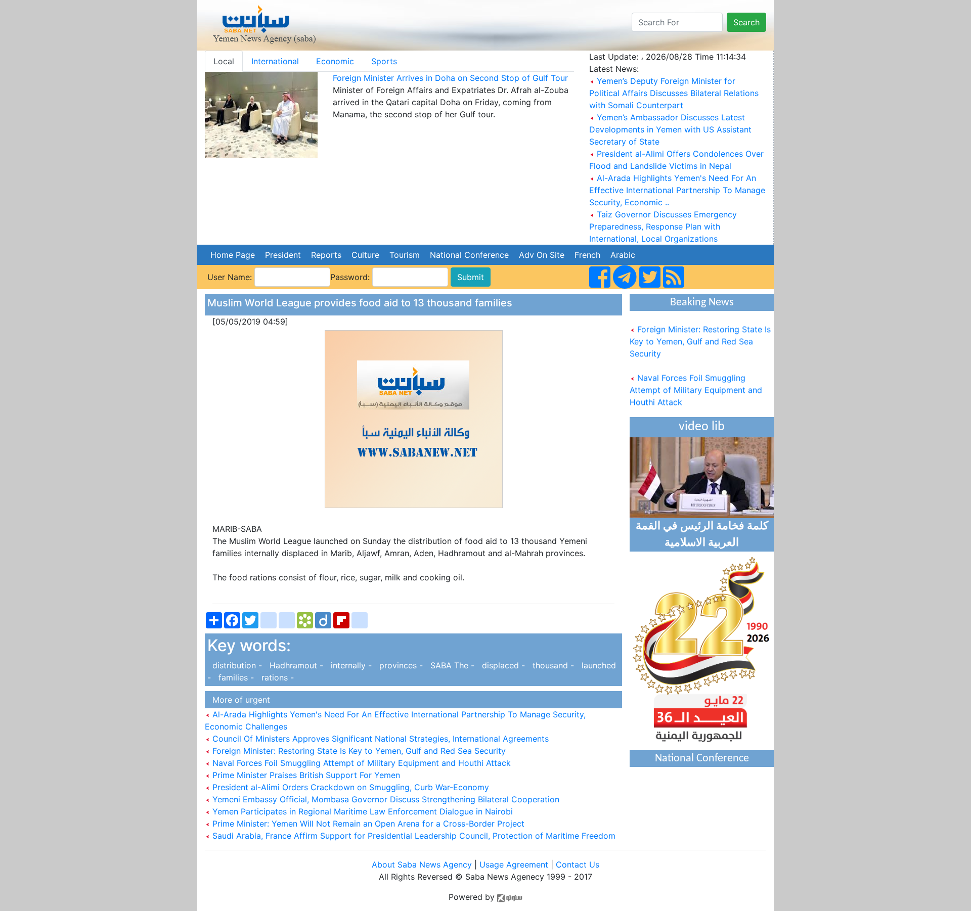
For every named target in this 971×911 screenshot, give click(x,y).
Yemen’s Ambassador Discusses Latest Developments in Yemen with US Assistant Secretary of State (670, 129)
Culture (365, 255)
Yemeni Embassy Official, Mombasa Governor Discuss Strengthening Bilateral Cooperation (384, 799)
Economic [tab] (335, 61)
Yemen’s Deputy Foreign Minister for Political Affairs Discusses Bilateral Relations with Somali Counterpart (674, 93)
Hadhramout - (295, 665)
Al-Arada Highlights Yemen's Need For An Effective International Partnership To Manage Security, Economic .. (677, 190)
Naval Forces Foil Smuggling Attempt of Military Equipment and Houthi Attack (360, 763)
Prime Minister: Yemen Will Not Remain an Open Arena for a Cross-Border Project (367, 823)
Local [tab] (223, 61)
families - (234, 677)
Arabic (622, 255)
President (283, 255)
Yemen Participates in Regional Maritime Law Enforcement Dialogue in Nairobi (361, 811)
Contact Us (577, 864)
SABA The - (451, 665)
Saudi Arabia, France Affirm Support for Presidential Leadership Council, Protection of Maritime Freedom (412, 836)
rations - (275, 677)
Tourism (404, 255)
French (587, 255)
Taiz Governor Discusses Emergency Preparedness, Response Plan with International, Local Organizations (663, 226)
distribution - (235, 665)
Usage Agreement (513, 864)
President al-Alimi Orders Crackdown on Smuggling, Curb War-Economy (349, 787)
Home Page (232, 255)
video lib (702, 427)
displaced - (502, 665)
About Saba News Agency (423, 864)
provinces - (399, 665)
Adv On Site (541, 255)
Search (746, 22)
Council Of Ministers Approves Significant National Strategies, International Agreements (379, 739)
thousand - (552, 665)
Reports (326, 255)
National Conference (469, 255)
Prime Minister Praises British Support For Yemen (305, 775)
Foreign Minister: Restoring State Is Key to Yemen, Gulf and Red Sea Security (358, 751)
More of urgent (238, 700)
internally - (350, 665)
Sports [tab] (384, 61)
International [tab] (275, 61)
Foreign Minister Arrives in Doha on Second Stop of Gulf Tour (450, 78)
